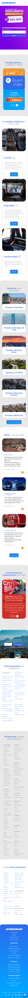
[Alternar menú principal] (25, 2)
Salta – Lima (7, 912)
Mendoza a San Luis (7, 678)
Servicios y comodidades (14, 969)
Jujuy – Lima (7, 914)
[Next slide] (23, 98)
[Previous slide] (4, 98)
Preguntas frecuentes (14, 978)
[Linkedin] (22, 995)
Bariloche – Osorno (19, 873)
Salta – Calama (7, 901)
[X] (12, 995)
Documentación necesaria (14, 982)
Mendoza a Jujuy (6, 694)
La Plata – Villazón (19, 914)
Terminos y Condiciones (14, 957)
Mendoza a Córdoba (7, 676)
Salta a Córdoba (19, 704)
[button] (24, 601)
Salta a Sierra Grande (20, 714)
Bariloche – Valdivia (8, 891)
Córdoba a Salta (19, 698)
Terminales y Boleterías (14, 948)
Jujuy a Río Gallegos (7, 710)
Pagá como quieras (14, 971)
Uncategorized (8, 454)
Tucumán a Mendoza (7, 720)
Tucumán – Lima (8, 906)
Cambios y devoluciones (14, 955)
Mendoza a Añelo (6, 684)
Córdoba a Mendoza (20, 692)
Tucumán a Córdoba (7, 718)
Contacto (14, 980)
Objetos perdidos (14, 985)
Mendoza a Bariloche (7, 701)
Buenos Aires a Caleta (20, 680)
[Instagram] (5, 995)
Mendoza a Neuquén (7, 690)
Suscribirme (18, 644)
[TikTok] (19, 995)
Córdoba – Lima (18, 897)
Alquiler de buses (14, 939)
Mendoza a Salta (6, 692)
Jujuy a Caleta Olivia (7, 708)
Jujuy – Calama (18, 879)
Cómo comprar (14, 946)
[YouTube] (15, 995)
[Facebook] (9, 995)
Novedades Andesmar (10, 493)
